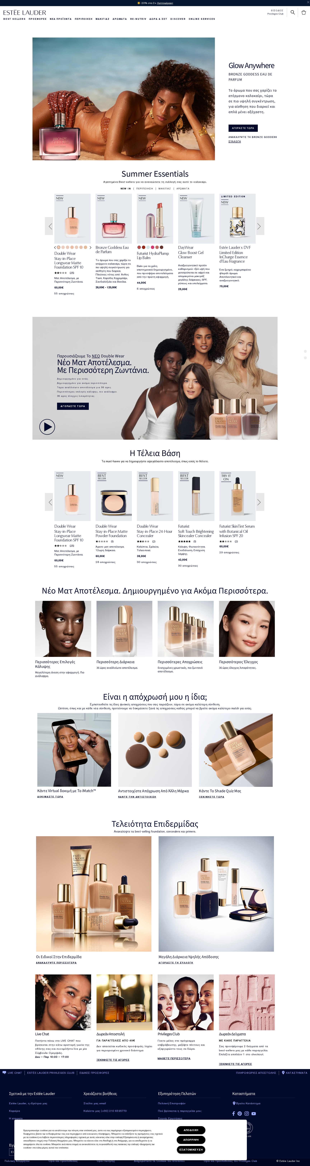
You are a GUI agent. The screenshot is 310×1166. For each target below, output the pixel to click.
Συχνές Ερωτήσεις (170, 1118)
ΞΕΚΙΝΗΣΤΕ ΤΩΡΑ (211, 796)
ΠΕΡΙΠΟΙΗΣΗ (83, 19)
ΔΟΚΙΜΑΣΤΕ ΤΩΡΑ (50, 796)
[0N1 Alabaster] (63, 247)
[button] (126, 189)
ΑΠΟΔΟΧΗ (191, 1130)
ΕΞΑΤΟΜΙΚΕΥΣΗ (191, 1149)
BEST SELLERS (14, 19)
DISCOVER (177, 19)
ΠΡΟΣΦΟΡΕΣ (38, 19)
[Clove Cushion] (161, 247)
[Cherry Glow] (143, 247)
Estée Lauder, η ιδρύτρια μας (28, 1103)
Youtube (254, 1113)
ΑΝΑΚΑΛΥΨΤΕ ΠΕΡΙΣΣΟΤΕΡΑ (56, 962)
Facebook (233, 1113)
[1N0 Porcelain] (81, 247)
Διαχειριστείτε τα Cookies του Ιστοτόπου (159, 1161)
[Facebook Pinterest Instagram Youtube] (263, 1112)
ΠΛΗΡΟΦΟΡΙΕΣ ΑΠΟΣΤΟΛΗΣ (256, 1073)
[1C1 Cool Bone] (76, 247)
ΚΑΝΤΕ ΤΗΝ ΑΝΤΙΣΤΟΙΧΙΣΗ (137, 796)
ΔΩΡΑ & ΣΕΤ (158, 19)
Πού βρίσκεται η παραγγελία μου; (180, 1111)
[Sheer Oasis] (148, 247)
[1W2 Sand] (85, 247)
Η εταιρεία (16, 1118)
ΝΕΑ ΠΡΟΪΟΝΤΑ (61, 19)
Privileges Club (275, 13)
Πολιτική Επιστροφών (172, 1103)
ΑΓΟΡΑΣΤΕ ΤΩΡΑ (73, 406)
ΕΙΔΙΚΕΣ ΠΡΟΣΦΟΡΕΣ (94, 1073)
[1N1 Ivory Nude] (58, 247)
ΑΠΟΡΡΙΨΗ (191, 1140)
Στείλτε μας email (95, 1103)
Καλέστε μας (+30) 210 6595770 (105, 1111)
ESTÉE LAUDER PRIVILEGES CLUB (50, 1073)
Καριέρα (14, 1111)
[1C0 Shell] (67, 247)
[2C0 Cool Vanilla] (72, 247)
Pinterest (240, 1113)
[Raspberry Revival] (152, 247)
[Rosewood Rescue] (157, 247)
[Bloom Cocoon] (139, 247)
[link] (72, 261)
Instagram (247, 1113)
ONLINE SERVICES (202, 19)
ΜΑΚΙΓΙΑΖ (102, 19)
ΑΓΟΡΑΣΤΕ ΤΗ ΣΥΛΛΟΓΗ (176, 962)
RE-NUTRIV (138, 19)
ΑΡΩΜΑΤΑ (120, 19)
